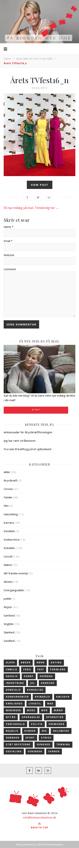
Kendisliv (9, 531)
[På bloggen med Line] (39, 21)
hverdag (46, 676)
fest (40, 669)
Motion (8, 581)
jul (32, 683)
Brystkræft (10, 480)
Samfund (9, 615)
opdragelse (31, 717)
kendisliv (13, 689)
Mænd (8, 565)
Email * (8, 241)
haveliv (12, 676)
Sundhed (9, 641)
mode (31, 710)
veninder (35, 751)
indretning (15, 683)
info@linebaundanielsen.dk (39, 817)
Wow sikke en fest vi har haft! (34, 58)
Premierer (56, 724)
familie (11, 669)
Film (6, 506)
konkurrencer (17, 696)
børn (41, 662)
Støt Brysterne (18, 744)
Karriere (9, 522)
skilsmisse (61, 730)
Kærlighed (14, 703)
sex (44, 730)
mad (50, 703)
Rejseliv (12, 730)
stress (46, 737)
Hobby (29, 676)
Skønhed (9, 632)
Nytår (11, 717)
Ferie (27, 669)
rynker (30, 730)
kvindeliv (42, 696)
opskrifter (55, 717)
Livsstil (8, 556)
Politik (37, 724)
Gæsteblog (11, 514)
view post (39, 185)
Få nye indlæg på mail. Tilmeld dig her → (31, 208)
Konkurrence (12, 539)
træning (63, 744)
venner (54, 751)
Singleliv (9, 624)
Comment (10, 269)
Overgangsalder (14, 590)
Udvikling (14, 751)
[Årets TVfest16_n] (39, 135)
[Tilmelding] (39, 369)
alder (10, 662)
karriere (48, 683)
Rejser (8, 607)
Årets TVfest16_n (39, 80)
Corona (8, 489)
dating (56, 662)
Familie (8, 497)
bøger (25, 662)
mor (44, 710)
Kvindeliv (9, 548)
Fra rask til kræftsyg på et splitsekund (27, 449)
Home (7, 58)
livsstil (35, 703)
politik (7, 598)
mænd (58, 710)
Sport (30, 737)
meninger (13, 710)
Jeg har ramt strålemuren (19, 440)
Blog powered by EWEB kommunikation (39, 844)
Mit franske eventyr (16, 573)
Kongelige (35, 689)
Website (9, 255)
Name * (8, 227)
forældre (58, 669)
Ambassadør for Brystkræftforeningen (28, 432)
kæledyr (63, 696)
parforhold (15, 724)
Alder (7, 472)
